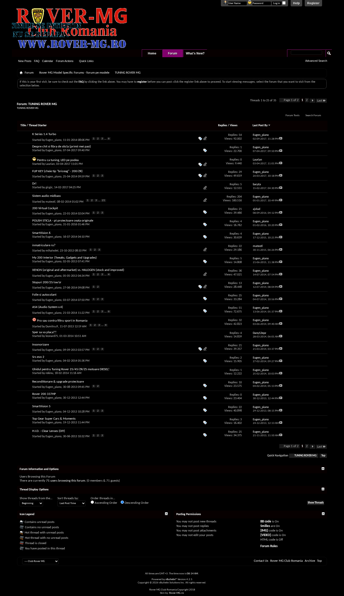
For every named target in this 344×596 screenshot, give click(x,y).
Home (152, 53)
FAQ (37, 60)
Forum (172, 53)
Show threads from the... (36, 498)
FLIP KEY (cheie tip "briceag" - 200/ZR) (57, 171)
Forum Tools (292, 115)
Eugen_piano (53, 140)
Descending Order (136, 503)
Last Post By (260, 125)
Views (233, 125)
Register (313, 3)
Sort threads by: (68, 498)
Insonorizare (40, 344)
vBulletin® (171, 579)
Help (296, 3)
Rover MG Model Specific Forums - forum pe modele (74, 72)
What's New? (195, 53)
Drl (34, 183)
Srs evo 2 (38, 357)
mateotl (50, 201)
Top (323, 455)
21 (103, 200)
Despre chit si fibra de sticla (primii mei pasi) (61, 146)
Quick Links (86, 60)
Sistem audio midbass (46, 196)
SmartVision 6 (41, 233)
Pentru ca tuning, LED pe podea (58, 160)
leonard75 (52, 336)
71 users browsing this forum (65, 480)
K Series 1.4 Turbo (44, 134)
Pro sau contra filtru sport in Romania (62, 320)
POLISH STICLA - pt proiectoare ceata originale (62, 220)
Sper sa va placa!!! (44, 332)
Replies (222, 125)
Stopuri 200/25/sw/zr (46, 282)
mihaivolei (52, 250)
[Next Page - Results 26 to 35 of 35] (312, 100)
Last (319, 100)
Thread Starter (38, 125)
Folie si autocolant (44, 294)
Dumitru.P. (52, 326)
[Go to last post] (280, 139)
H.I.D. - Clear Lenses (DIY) (48, 431)
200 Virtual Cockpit (45, 208)
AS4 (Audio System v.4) (47, 307)
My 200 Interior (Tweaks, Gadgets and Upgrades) (64, 257)
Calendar (47, 60)
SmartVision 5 (41, 406)
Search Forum (313, 115)
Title (23, 125)
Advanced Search (316, 60)
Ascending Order (105, 503)
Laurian (50, 164)
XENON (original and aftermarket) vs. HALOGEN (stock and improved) (78, 270)
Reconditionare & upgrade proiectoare (58, 381)
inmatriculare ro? (43, 245)
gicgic (49, 187)
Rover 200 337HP (44, 394)
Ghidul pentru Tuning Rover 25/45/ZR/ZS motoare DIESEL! (70, 369)
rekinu (49, 373)
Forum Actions (65, 60)
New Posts (24, 60)
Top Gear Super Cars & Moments (54, 418)
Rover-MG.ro (176, 593)
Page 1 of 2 (291, 100)
